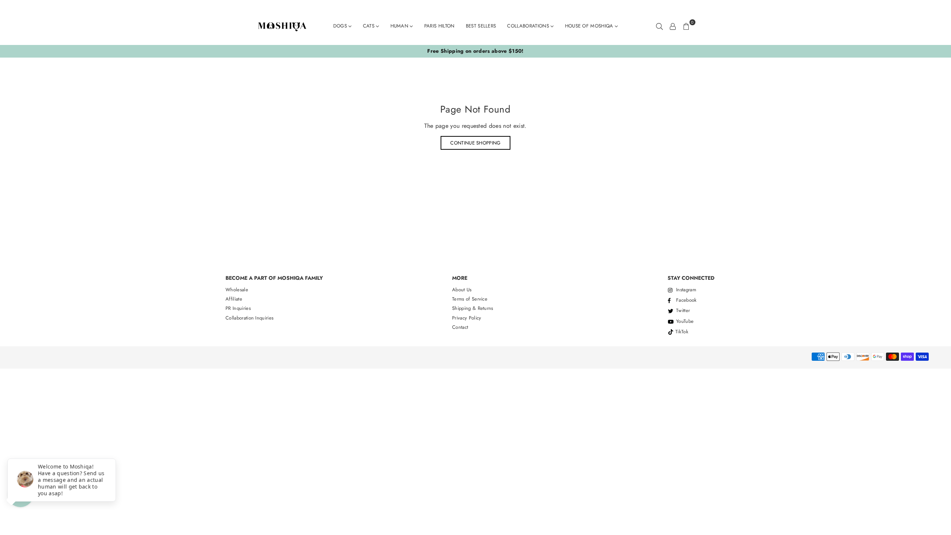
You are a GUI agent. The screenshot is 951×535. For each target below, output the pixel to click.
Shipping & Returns (472, 308)
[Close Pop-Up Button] (11, 450)
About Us (462, 289)
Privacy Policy (466, 317)
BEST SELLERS (481, 25)
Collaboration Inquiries (249, 317)
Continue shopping (475, 142)
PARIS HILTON (439, 25)
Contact (460, 327)
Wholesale (236, 289)
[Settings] (672, 26)
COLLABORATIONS (529, 25)
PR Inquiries (238, 308)
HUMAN (400, 25)
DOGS (341, 25)
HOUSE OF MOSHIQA (590, 25)
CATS (369, 25)
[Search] (659, 26)
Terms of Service (469, 298)
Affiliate (233, 298)
